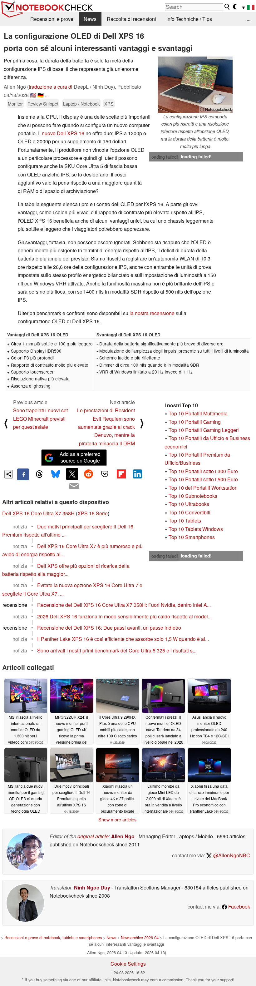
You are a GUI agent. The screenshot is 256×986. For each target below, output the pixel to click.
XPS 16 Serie (92, 513)
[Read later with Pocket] (105, 474)
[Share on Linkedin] (137, 474)
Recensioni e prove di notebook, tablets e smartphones (53, 937)
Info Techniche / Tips (189, 18)
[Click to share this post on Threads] (39, 474)
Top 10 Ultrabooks (189, 504)
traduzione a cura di (50, 86)
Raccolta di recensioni (131, 18)
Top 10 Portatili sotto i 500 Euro (203, 479)
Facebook (238, 906)
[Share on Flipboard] (121, 474)
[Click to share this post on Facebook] (23, 474)
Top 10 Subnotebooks (193, 495)
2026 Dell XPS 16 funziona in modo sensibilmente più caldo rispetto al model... (124, 616)
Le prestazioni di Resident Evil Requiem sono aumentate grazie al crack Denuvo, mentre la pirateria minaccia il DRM (106, 427)
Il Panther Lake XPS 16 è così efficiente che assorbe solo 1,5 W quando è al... (123, 638)
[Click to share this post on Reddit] (88, 474)
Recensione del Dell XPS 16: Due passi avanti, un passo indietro (109, 627)
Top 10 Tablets (185, 520)
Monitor (15, 103)
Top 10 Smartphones (192, 537)
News (90, 18)
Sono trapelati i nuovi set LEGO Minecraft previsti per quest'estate (40, 418)
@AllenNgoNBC (231, 855)
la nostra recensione (152, 313)
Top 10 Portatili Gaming (195, 421)
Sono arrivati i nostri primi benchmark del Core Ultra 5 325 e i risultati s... (116, 650)
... (248, 18)
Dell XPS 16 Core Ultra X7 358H (38, 513)
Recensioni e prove (51, 18)
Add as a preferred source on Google (80, 457)
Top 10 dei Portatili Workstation (203, 487)
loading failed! (164, 157)
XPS (109, 103)
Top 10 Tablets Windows (196, 529)
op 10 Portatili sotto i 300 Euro (204, 471)
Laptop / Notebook (81, 103)
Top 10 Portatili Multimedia (198, 413)
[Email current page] (74, 486)
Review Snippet (42, 103)
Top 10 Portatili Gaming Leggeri (204, 430)
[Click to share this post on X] (72, 474)
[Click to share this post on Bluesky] (56, 474)
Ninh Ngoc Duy (92, 887)
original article (93, 836)
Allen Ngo (123, 836)
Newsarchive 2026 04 (140, 937)
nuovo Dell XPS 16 (63, 133)
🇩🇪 (40, 95)
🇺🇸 (33, 95)
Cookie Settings (128, 963)
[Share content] (8, 474)
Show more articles (117, 819)
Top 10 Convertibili (189, 512)
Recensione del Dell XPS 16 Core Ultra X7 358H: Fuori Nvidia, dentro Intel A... (124, 604)
